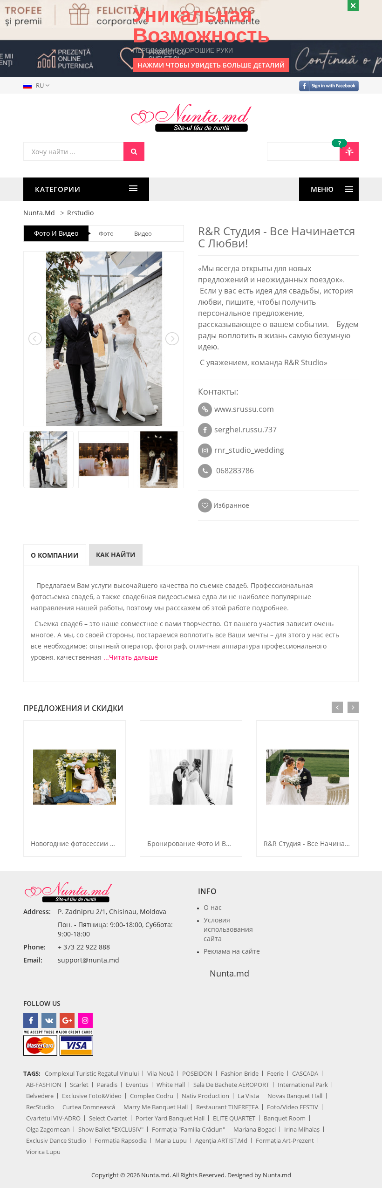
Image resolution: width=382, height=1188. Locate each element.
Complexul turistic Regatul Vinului (92, 1073)
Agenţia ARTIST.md (221, 1140)
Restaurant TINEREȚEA (227, 1107)
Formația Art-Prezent (285, 1140)
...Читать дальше (130, 657)
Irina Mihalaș (302, 1129)
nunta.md (39, 212)
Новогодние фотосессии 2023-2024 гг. (91, 843)
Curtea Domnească (88, 1107)
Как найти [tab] (116, 554)
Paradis (107, 1084)
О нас (213, 907)
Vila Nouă (160, 1073)
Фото (106, 233)
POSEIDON (197, 1073)
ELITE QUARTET (234, 1118)
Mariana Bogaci (254, 1129)
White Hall (171, 1084)
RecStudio (40, 1107)
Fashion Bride (240, 1073)
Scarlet (79, 1084)
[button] (38, 85)
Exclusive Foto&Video (92, 1096)
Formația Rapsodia (121, 1140)
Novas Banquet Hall (294, 1096)
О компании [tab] (55, 555)
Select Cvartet (108, 1118)
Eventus (137, 1084)
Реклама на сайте (232, 951)
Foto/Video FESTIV (292, 1107)
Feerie (275, 1073)
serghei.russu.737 (245, 429)
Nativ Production (205, 1096)
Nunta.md (229, 973)
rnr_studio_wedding (249, 450)
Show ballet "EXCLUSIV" (110, 1129)
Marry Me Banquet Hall (155, 1107)
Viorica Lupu (43, 1151)
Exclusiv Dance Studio (56, 1140)
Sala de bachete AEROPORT (231, 1084)
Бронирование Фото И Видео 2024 (202, 843)
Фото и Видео (56, 233)
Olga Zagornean (48, 1129)
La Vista (248, 1096)
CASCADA (305, 1073)
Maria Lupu (171, 1140)
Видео (143, 233)
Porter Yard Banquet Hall (170, 1118)
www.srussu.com (244, 409)
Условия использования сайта (228, 929)
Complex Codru (151, 1096)
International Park (303, 1084)
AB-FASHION (43, 1084)
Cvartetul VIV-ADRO (53, 1118)
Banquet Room (285, 1118)
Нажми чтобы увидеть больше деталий (211, 65)
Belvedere (40, 1096)
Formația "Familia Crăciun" (188, 1129)
